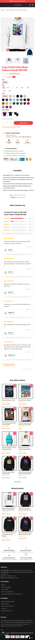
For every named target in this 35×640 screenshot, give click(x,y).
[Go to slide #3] (26, 60)
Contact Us (4, 608)
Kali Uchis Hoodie (22, 10)
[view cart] (33, 5)
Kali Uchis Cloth (10, 10)
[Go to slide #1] (9, 60)
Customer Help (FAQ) (6, 610)
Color (3, 93)
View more (17, 482)
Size (3, 85)
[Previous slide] (3, 34)
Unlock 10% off (3, 633)
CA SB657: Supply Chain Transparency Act (11, 594)
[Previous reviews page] (23, 369)
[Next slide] (32, 34)
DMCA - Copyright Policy (7, 591)
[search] (30, 5)
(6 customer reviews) (14, 73)
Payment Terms (5, 603)
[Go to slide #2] (17, 60)
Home (2, 10)
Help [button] (32, 638)
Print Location (5, 109)
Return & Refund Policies (7, 606)
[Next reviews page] (31, 369)
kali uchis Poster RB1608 (8, 400)
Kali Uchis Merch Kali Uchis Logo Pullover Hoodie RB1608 (8, 534)
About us (3, 585)
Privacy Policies (5, 589)
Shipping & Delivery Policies (8, 601)
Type (3, 79)
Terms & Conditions (6, 587)
